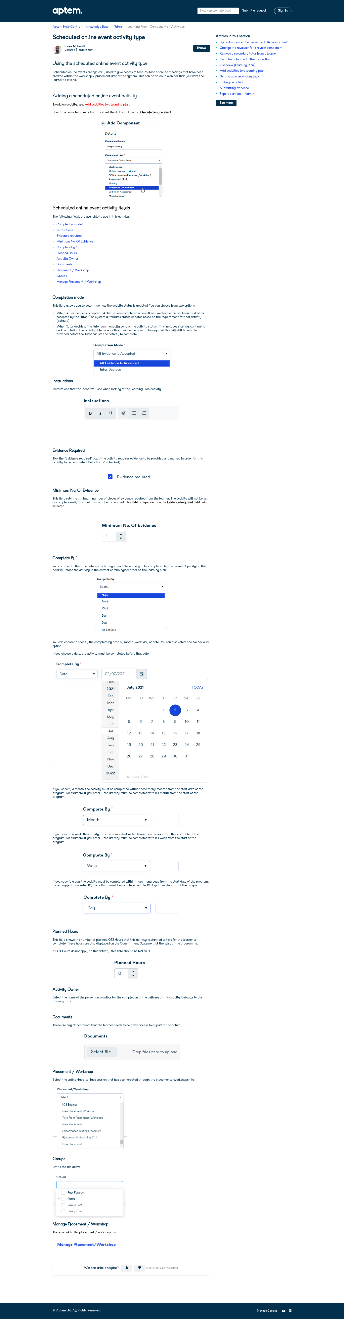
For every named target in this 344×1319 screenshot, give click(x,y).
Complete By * (67, 247)
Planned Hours (67, 253)
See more (226, 103)
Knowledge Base (97, 26)
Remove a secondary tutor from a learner (248, 53)
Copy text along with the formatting (245, 59)
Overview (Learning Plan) (237, 65)
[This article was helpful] (126, 1268)
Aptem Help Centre (66, 26)
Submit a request (254, 10)
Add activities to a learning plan (242, 70)
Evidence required (69, 236)
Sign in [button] (283, 10)
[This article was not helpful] (139, 1268)
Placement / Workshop (73, 270)
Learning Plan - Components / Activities (156, 26)
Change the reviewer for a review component (251, 48)
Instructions (65, 230)
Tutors (118, 26)
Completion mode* (70, 224)
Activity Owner (67, 258)
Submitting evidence (234, 88)
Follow (201, 48)
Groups (62, 276)
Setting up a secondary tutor (240, 76)
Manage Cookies (267, 1310)
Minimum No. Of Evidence (75, 241)
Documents (64, 264)
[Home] (67, 11)
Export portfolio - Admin (237, 94)
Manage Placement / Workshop (79, 282)
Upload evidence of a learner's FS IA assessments (254, 42)
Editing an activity (232, 82)
